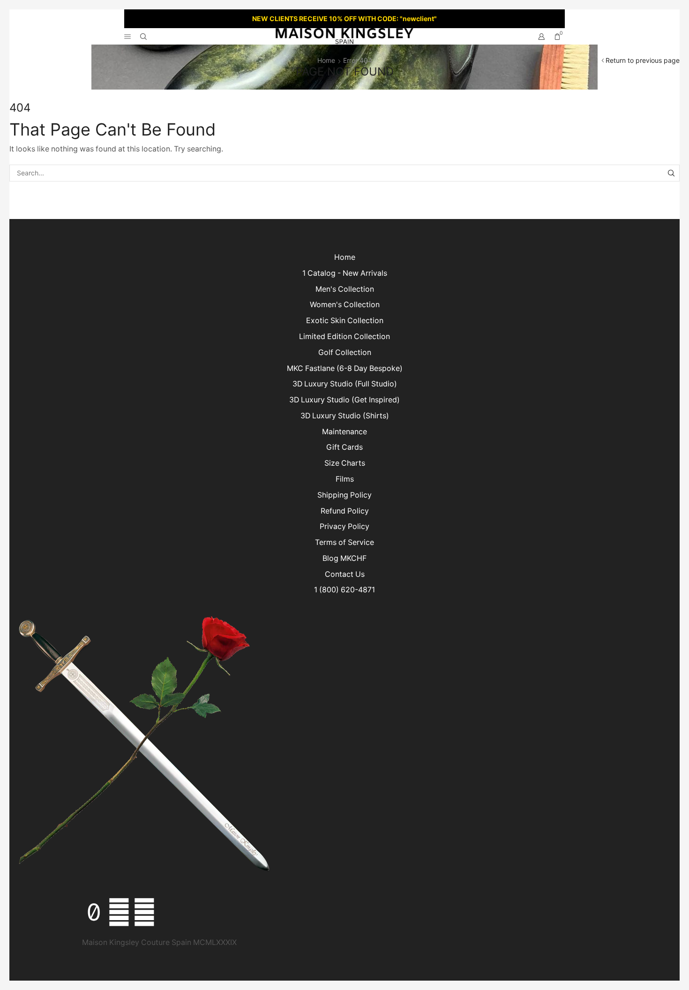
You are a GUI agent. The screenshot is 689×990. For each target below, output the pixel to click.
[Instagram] (119, 912)
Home (326, 60)
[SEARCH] (671, 173)
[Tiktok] (93, 912)
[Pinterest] (144, 912)
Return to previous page (643, 60)
